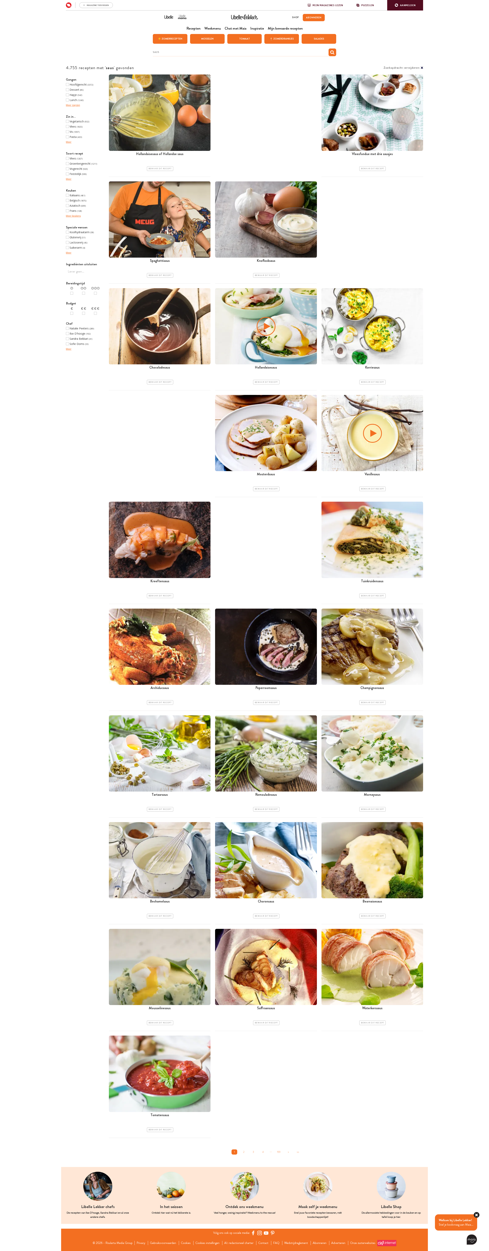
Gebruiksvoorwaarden (163, 1243)
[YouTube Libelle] (266, 1233)
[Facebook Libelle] (253, 1233)
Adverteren (338, 1243)
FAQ (276, 1243)
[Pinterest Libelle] (272, 1233)
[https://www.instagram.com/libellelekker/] (259, 1233)
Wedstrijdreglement (296, 1243)
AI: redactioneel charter (238, 1243)
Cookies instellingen (207, 1243)
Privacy (141, 1243)
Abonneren (319, 1243)
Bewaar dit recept (160, 168)
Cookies (186, 1243)
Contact (263, 1243)
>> (298, 1152)
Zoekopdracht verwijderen (402, 68)
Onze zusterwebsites (362, 1243)
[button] (405, 5)
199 (278, 1152)
